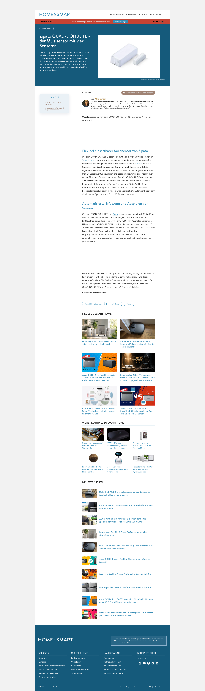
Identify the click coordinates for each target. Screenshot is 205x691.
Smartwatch (76, 673)
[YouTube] (144, 663)
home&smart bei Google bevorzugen (139, 92)
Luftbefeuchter (78, 658)
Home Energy (132, 14)
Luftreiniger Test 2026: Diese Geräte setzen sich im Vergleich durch (99, 343)
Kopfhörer (76, 665)
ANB (149, 687)
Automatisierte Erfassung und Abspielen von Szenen (54, 109)
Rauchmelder (110, 658)
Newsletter (142, 658)
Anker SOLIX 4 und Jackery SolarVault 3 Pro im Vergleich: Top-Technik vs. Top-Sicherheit (136, 411)
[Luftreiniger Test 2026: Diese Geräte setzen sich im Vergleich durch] (99, 329)
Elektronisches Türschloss (116, 669)
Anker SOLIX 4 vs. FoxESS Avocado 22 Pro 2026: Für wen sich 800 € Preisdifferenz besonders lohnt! (98, 377)
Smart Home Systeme (93, 304)
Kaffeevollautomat (112, 661)
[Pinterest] (148, 663)
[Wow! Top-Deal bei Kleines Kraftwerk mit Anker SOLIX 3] (89, 574)
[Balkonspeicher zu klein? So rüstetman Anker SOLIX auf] (89, 587)
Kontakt (42, 661)
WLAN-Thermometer (114, 673)
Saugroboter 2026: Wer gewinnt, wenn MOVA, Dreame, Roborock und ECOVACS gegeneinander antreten (137, 377)
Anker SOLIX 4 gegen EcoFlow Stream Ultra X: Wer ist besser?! (124, 560)
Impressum (142, 687)
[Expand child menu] (123, 14)
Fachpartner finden (47, 677)
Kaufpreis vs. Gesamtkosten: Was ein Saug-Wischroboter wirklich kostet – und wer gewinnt (99, 411)
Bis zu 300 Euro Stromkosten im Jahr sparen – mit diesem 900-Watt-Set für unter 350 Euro (126, 614)
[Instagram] (152, 663)
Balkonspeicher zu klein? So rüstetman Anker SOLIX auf (125, 587)
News (158, 14)
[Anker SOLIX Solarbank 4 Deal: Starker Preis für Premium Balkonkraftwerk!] (89, 507)
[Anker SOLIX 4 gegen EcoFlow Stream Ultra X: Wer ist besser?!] (89, 560)
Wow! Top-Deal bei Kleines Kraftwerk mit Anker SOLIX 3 (125, 573)
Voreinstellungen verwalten (128, 687)
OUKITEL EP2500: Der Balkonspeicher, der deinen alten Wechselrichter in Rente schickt (125, 493)
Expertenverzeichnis (48, 669)
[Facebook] (140, 663)
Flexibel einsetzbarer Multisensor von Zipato (55, 103)
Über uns (42, 658)
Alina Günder (100, 99)
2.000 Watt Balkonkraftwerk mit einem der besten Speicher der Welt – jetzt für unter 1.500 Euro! (122, 520)
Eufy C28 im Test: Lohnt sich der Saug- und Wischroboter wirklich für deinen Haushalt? (137, 344)
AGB (155, 687)
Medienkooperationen (48, 673)
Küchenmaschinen (112, 665)
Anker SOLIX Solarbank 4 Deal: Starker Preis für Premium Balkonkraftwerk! (126, 507)
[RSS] (157, 663)
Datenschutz (163, 687)
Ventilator (76, 661)
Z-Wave (138, 163)
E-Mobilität (147, 14)
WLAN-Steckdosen (80, 669)
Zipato (115, 214)
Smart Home (115, 14)
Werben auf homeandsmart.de (52, 665)
